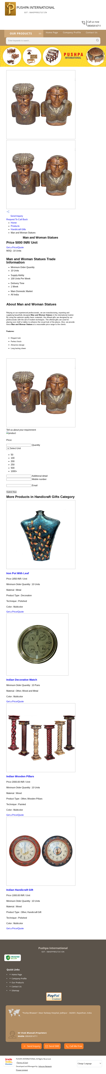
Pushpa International (36, 9)
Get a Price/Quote (15, 247)
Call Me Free (76, 1046)
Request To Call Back (17, 219)
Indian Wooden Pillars (20, 776)
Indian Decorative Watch (21, 679)
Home (14, 223)
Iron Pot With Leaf (17, 573)
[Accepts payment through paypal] (54, 1000)
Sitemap (15, 990)
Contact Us (91, 32)
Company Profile (72, 32)
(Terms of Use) (22, 1062)
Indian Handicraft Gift (19, 889)
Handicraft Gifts (18, 229)
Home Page (52, 32)
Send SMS (54, 1046)
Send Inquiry (16, 216)
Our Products (21, 33)
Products (15, 226)
